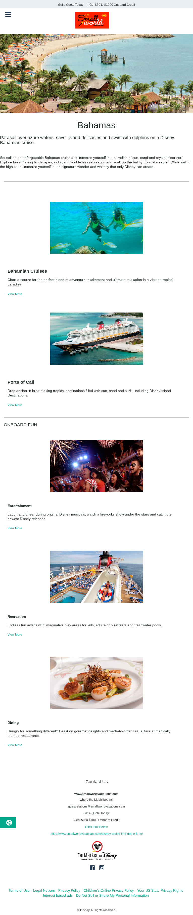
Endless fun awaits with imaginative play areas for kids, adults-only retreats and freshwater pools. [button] (85, 625)
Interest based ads (58, 895)
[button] (96, 281)
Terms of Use (19, 890)
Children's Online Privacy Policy (109, 890)
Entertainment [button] (20, 506)
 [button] (8, 15)
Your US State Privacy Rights (160, 890)
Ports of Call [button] (21, 382)
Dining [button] (13, 723)
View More (15, 294)
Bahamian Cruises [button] (27, 271)
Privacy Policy (69, 890)
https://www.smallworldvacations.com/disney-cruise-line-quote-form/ (97, 834)
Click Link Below (96, 827)
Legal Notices (44, 890)
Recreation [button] (17, 617)
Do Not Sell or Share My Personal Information (112, 895)
